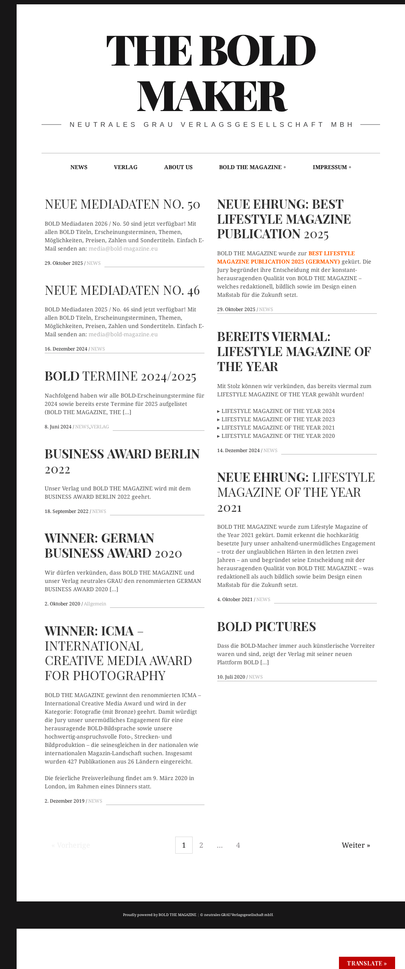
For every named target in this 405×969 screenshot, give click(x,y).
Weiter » (356, 845)
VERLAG (126, 167)
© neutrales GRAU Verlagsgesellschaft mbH (236, 914)
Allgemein (95, 603)
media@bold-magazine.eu (123, 248)
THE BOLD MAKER (210, 70)
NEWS (78, 167)
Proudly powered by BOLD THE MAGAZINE (160, 914)
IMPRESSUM (330, 167)
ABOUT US (178, 167)
